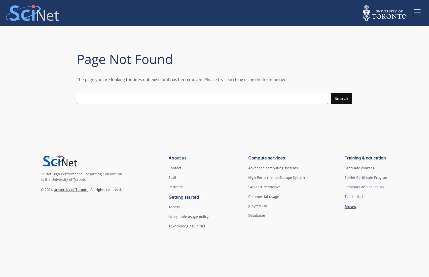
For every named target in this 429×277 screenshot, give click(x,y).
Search (341, 98)
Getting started (184, 197)
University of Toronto (71, 189)
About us (177, 157)
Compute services (266, 157)
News (350, 206)
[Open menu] (417, 13)
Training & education (365, 157)
